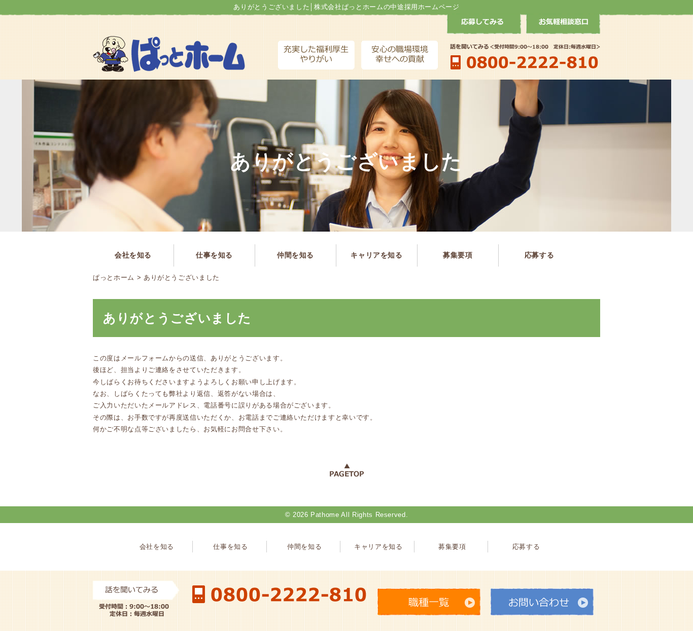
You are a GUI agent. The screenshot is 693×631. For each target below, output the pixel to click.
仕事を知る (214, 255)
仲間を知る (295, 255)
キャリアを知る (377, 255)
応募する (540, 255)
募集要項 (458, 255)
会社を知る (133, 255)
